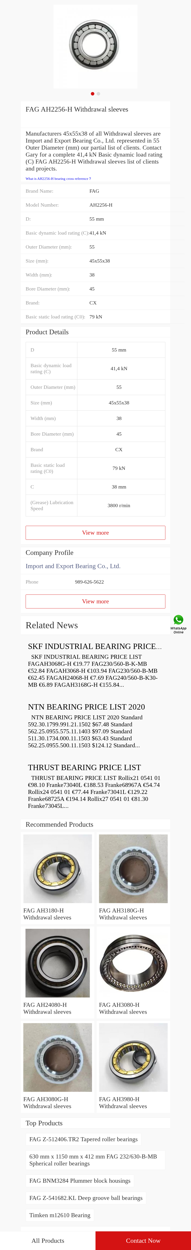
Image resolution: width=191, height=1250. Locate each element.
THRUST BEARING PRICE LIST (84, 767)
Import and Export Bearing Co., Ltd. (73, 566)
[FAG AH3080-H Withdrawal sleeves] (133, 997)
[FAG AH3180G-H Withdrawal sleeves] (133, 903)
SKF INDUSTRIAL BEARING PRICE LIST (101, 646)
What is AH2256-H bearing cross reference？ (59, 179)
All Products (47, 1240)
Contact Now (143, 1240)
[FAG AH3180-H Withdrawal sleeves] (57, 903)
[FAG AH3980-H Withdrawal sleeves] (133, 1092)
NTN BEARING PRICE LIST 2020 (86, 706)
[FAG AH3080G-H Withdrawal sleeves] (57, 1092)
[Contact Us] (179, 625)
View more (95, 532)
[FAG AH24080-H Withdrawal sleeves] (57, 997)
